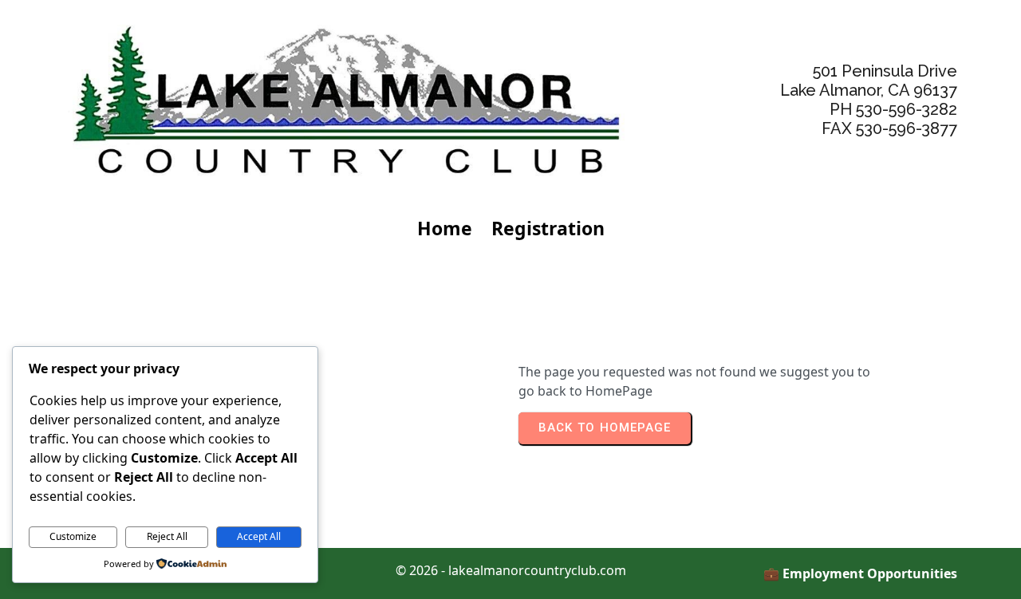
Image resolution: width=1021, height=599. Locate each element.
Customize (73, 536)
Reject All (167, 536)
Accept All (259, 536)
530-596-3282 (906, 109)
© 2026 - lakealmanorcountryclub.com (511, 570)
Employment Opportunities (870, 573)
